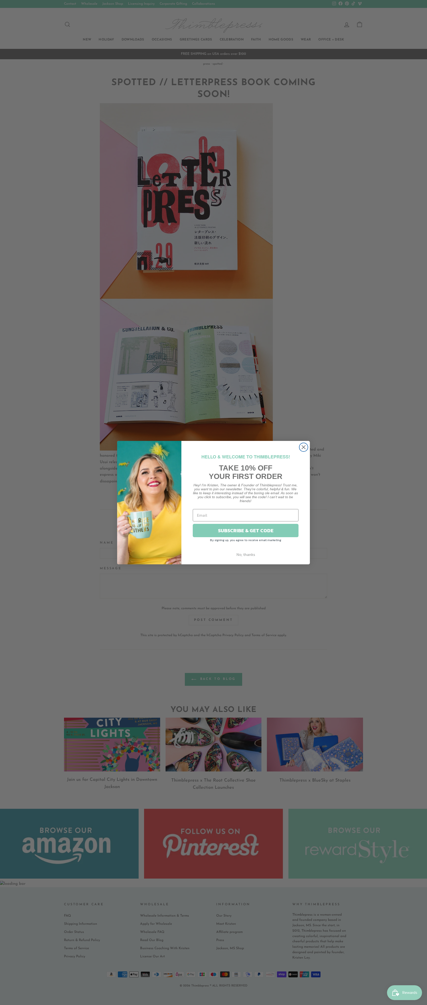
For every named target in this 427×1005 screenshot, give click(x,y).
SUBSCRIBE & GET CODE (246, 530)
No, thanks (245, 554)
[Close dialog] (303, 447)
